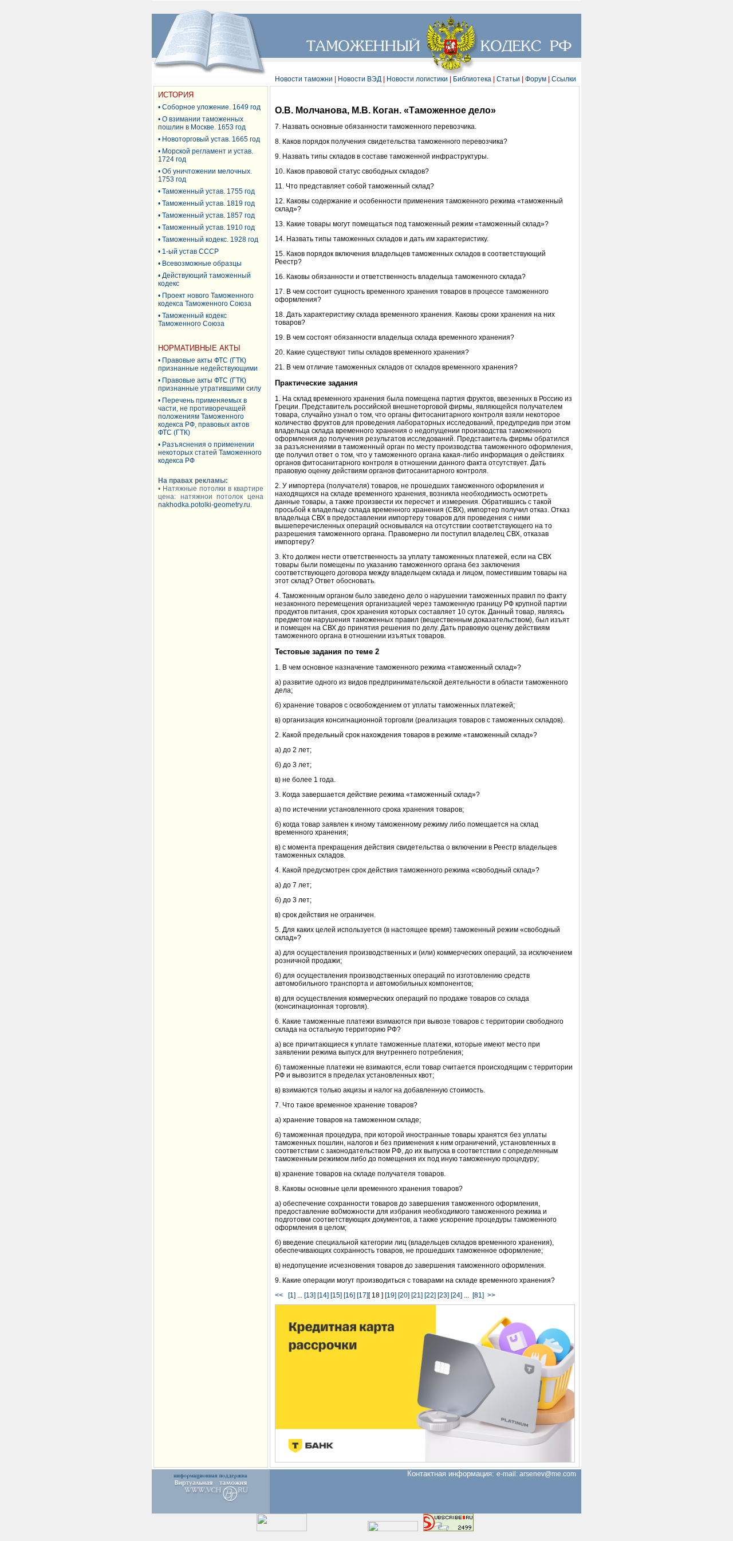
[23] (443, 1295)
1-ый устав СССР (190, 251)
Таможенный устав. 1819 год (208, 203)
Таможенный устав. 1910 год (208, 227)
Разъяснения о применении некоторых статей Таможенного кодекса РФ (210, 453)
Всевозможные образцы (202, 264)
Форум (535, 79)
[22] (430, 1295)
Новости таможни (304, 79)
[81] (478, 1295)
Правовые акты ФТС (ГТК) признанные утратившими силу (209, 384)
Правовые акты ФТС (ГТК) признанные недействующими (208, 364)
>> (491, 1295)
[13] (310, 1295)
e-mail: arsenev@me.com (538, 1474)
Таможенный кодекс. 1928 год (210, 239)
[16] (349, 1295)
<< (280, 1295)
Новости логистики (417, 79)
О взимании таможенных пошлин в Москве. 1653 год (202, 123)
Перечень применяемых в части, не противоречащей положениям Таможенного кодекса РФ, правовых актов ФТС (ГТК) (203, 416)
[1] (291, 1295)
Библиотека (472, 79)
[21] (417, 1295)
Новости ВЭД (359, 79)
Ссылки (563, 79)
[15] (336, 1295)
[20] (403, 1295)
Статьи (508, 79)
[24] (456, 1295)
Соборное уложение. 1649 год (211, 107)
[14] (323, 1295)
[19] (390, 1295)
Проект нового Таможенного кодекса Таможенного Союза (206, 300)
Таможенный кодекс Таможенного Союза (192, 320)
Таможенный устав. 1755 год (208, 191)
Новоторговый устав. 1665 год (211, 139)
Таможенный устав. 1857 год (208, 215)
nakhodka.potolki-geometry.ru (204, 505)
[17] (362, 1295)
